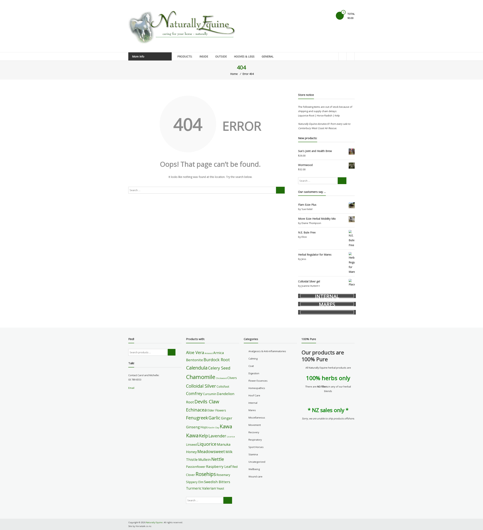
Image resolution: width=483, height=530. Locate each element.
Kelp (203, 436)
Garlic (214, 418)
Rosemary (223, 475)
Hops (204, 427)
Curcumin (209, 394)
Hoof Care (254, 395)
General (268, 56)
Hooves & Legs (244, 56)
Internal (252, 402)
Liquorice (206, 444)
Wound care (255, 476)
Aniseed (209, 353)
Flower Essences (258, 380)
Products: (184, 56)
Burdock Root (217, 359)
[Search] (280, 190)
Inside (203, 56)
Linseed (191, 444)
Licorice (231, 436)
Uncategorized (256, 461)
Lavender (217, 436)
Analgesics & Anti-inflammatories (267, 351)
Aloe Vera (195, 352)
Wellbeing (254, 469)
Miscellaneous (256, 417)
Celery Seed (219, 368)
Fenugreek (197, 418)
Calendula (197, 367)
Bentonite (194, 359)
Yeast (220, 488)
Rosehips (205, 474)
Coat (251, 366)
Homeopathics (256, 388)
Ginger (226, 418)
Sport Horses (256, 447)
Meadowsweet (211, 451)
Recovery (253, 432)
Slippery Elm (194, 482)
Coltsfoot (223, 386)
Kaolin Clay (213, 427)
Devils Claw (207, 401)
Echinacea (196, 410)
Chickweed (221, 378)
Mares (252, 410)
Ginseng (193, 427)
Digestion (253, 373)
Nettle (217, 459)
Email (131, 388)
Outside (221, 56)
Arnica (218, 352)
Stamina (253, 454)
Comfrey (194, 393)
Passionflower (195, 467)
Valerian (209, 488)
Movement (254, 425)
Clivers (232, 378)
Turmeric (194, 488)
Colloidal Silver (201, 386)
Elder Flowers (216, 410)
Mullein (204, 459)
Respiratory (255, 439)
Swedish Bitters (217, 481)
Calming (253, 358)
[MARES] (327, 312)
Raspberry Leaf (219, 466)
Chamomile (200, 377)
